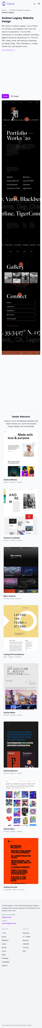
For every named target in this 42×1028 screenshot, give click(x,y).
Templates (6, 962)
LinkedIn (26, 944)
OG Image (15, 96)
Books (4, 947)
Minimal (12, 482)
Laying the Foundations (14, 654)
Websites (5, 940)
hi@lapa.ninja (6, 917)
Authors (4, 965)
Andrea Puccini (10, 887)
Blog (11, 598)
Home (4, 10)
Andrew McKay (10, 480)
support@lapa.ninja (9, 923)
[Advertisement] (21, 383)
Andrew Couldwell (12, 538)
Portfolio (6, 482)
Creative (19, 482)
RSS (24, 951)
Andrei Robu (9, 829)
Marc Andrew (10, 596)
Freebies (5, 958)
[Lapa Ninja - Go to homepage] (8, 3)
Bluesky (26, 940)
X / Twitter (26, 937)
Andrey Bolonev (11, 771)
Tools (4, 951)
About (4, 937)
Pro (5, 933)
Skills (3, 955)
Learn (4, 944)
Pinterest (26, 933)
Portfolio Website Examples (20, 10)
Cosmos (26, 947)
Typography (8, 889)
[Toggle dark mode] (35, 4)
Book (5, 657)
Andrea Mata (9, 712)
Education (18, 598)
